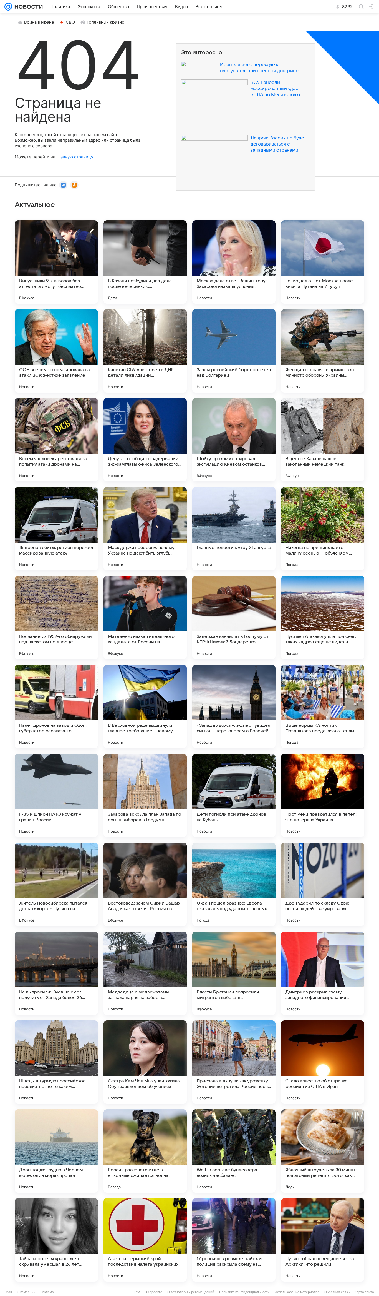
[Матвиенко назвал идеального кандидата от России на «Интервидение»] (145, 617)
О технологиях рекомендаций (190, 1292)
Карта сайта (364, 1292)
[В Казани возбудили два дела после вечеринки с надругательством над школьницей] (145, 262)
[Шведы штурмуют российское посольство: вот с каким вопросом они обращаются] (56, 1062)
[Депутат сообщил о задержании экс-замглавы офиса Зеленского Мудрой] (145, 439)
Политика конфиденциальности (244, 1292)
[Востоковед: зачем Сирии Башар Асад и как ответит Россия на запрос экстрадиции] (145, 884)
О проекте (154, 1292)
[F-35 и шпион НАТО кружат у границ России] (56, 795)
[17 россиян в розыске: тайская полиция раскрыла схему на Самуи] (234, 1240)
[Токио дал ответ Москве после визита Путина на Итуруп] (322, 262)
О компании (26, 1292)
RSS (137, 1292)
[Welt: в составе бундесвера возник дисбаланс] (234, 1151)
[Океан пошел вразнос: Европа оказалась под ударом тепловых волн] (234, 884)
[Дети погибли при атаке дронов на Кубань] (234, 795)
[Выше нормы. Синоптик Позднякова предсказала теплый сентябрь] (322, 706)
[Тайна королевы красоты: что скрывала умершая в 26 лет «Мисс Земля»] (56, 1240)
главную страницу (74, 156)
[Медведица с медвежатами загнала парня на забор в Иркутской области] (145, 973)
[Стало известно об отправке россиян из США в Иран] (322, 1062)
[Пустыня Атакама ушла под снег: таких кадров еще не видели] (322, 617)
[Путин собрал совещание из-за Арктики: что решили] (322, 1240)
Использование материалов (297, 1292)
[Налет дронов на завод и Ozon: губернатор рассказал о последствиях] (56, 706)
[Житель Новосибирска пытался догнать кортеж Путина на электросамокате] (56, 884)
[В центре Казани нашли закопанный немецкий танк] (322, 439)
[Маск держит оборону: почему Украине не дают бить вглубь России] (145, 528)
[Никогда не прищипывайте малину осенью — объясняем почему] (322, 528)
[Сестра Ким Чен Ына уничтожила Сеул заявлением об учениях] (145, 1062)
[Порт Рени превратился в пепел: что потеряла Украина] (322, 795)
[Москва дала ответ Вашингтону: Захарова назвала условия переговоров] (234, 262)
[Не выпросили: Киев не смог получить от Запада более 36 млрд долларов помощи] (56, 973)
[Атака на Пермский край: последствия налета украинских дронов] (145, 1240)
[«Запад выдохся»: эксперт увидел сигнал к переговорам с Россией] (234, 706)
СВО (70, 22)
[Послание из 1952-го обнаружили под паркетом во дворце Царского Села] (56, 617)
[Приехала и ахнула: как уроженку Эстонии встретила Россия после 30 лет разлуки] (234, 1062)
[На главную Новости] (27, 6)
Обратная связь (337, 1292)
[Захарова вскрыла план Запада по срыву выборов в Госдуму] (145, 795)
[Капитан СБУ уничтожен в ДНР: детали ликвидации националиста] (145, 351)
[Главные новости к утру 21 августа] (234, 528)
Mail (9, 1292)
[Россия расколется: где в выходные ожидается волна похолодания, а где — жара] (145, 1151)
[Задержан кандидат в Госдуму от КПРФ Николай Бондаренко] (234, 617)
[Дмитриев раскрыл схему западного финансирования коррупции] (322, 973)
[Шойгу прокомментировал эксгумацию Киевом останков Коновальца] (234, 439)
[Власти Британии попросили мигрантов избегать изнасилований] (234, 973)
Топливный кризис (105, 22)
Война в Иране (39, 22)
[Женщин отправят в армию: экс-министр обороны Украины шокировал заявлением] (322, 351)
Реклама (47, 1292)
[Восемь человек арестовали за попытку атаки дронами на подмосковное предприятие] (56, 439)
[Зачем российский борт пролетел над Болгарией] (234, 351)
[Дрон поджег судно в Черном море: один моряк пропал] (56, 1151)
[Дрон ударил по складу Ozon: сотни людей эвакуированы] (322, 884)
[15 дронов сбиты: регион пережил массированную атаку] (56, 528)
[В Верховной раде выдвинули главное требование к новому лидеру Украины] (145, 706)
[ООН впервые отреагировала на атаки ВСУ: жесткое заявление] (56, 351)
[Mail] (8, 6)
